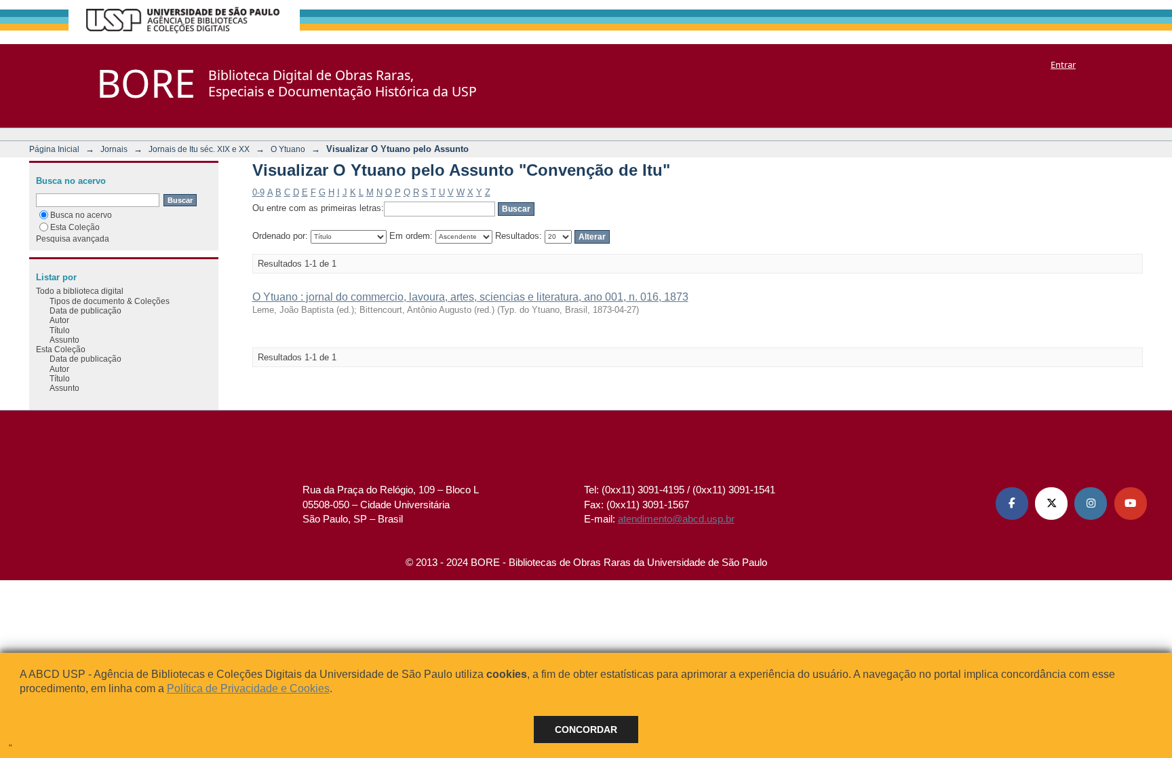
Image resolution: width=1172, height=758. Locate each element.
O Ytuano (288, 149)
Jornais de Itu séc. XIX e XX (199, 149)
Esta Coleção (75, 227)
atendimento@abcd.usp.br (676, 519)
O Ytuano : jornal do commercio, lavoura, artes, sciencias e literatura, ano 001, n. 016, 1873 (470, 297)
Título (60, 330)
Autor (59, 320)
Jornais (114, 149)
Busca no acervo (81, 214)
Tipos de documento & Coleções (110, 301)
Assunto (64, 339)
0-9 (258, 192)
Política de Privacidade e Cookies (248, 688)
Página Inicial (54, 149)
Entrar (1063, 64)
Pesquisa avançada (72, 238)
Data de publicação (85, 310)
